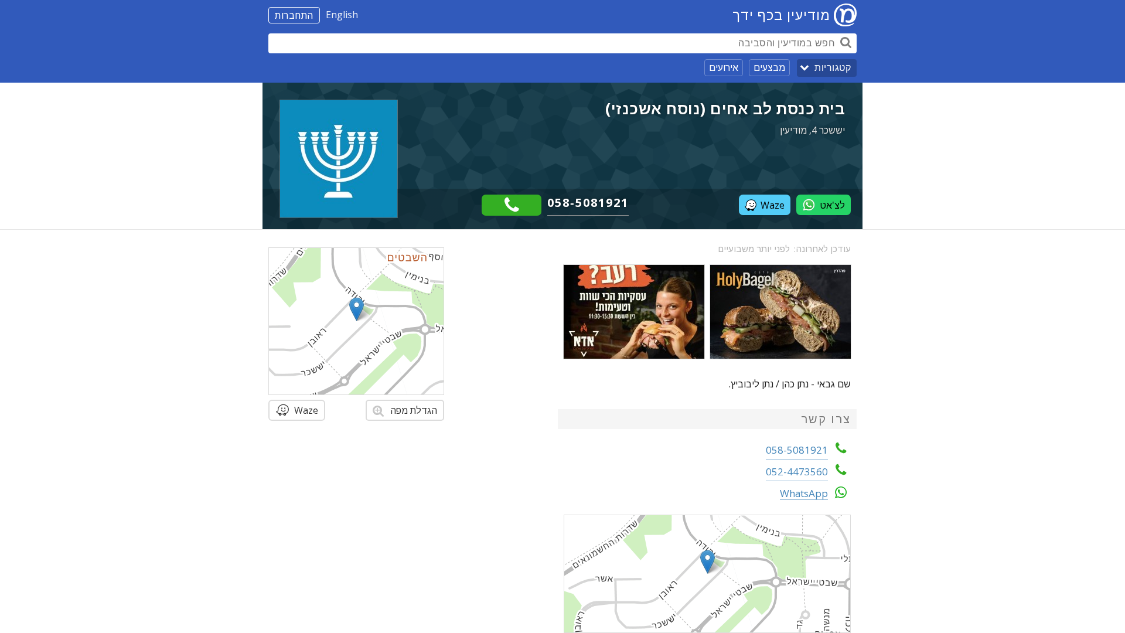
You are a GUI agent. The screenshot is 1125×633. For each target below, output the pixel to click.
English (342, 15)
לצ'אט (832, 205)
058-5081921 (588, 202)
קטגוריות (832, 68)
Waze (773, 205)
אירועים (723, 67)
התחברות (294, 15)
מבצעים (769, 67)
